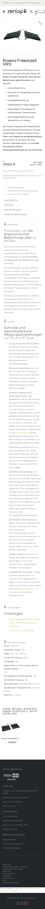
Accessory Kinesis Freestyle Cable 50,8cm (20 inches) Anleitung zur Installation (24, 623)
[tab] (22, 200)
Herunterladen (12, 210)
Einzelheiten (11, 200)
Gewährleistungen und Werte (15, 867)
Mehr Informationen (15, 215)
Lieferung (7, 871)
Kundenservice (9, 873)
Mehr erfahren (9, 806)
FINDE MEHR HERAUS (11, 848)
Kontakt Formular (10, 829)
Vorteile (8, 205)
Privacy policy (8, 878)
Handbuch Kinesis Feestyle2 (21, 631)
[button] (39, 24)
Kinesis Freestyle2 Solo (11, 738)
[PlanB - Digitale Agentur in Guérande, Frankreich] (22, 903)
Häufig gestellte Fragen (13, 869)
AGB (4, 880)
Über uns (7, 864)
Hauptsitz (7, 876)
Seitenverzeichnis (10, 882)
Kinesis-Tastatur (22, 433)
